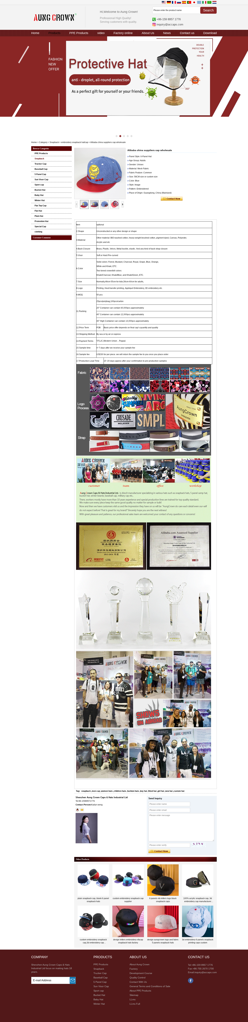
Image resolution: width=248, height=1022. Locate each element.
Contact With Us (138, 982)
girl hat (161, 791)
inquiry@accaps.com (170, 24)
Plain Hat (39, 216)
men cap (96, 791)
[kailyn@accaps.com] (82, 810)
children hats (120, 791)
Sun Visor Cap (41, 179)
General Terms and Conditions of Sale (150, 986)
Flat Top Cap (40, 205)
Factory (134, 968)
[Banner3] (124, 76)
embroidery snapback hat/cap (74, 142)
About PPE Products (140, 990)
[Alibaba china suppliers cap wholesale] (100, 173)
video (101, 33)
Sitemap (134, 995)
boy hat (143, 791)
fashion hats (133, 791)
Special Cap (40, 226)
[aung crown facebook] (190, 982)
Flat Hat (38, 211)
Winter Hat (40, 200)
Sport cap (39, 185)
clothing (38, 232)
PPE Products (78, 33)
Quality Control (137, 977)
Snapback (54, 142)
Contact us (187, 33)
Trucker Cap (40, 164)
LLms (132, 999)
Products (54, 33)
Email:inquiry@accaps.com (202, 972)
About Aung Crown (139, 964)
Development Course (141, 973)
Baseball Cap (41, 169)
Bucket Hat (40, 190)
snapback (86, 791)
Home (35, 33)
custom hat (179, 791)
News (167, 33)
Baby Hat (39, 195)
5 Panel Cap (40, 174)
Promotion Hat (41, 221)
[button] (116, 136)
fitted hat (152, 791)
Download (210, 33)
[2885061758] (77, 810)
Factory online (123, 33)
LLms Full (135, 1003)
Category (43, 142)
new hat (169, 791)
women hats (107, 791)
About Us (148, 33)
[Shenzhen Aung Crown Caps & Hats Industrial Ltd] (55, 20)
